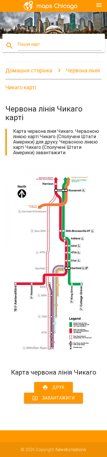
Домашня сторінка (28, 70)
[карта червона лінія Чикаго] (53, 358)
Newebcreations (71, 449)
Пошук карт (29, 44)
